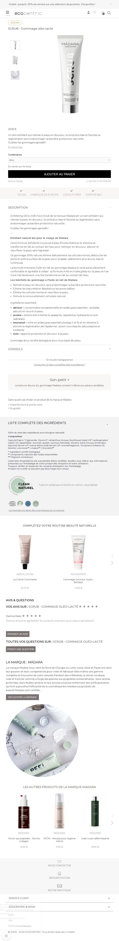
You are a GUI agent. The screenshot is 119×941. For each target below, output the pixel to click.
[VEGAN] (20, 503)
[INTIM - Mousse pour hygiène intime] (59, 820)
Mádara (15, 22)
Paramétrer (18, 926)
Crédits (70, 932)
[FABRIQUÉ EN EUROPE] (28, 503)
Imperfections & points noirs (26, 404)
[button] (6, 936)
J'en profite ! (88, 4)
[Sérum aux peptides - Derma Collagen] (24, 820)
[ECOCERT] (12, 503)
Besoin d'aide (15, 181)
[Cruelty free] (35, 503)
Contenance (15, 154)
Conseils (15, 349)
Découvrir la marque (22, 697)
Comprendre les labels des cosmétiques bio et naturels (36, 510)
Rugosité (15, 408)
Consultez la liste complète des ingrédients (59, 364)
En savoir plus (15, 147)
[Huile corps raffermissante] (95, 820)
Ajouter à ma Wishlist (100, 181)
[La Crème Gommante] (25, 560)
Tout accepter (48, 926)
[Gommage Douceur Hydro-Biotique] (78, 560)
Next (112, 561)
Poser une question (20, 649)
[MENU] (9, 12)
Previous (112, 554)
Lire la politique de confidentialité (19, 914)
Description (18, 207)
